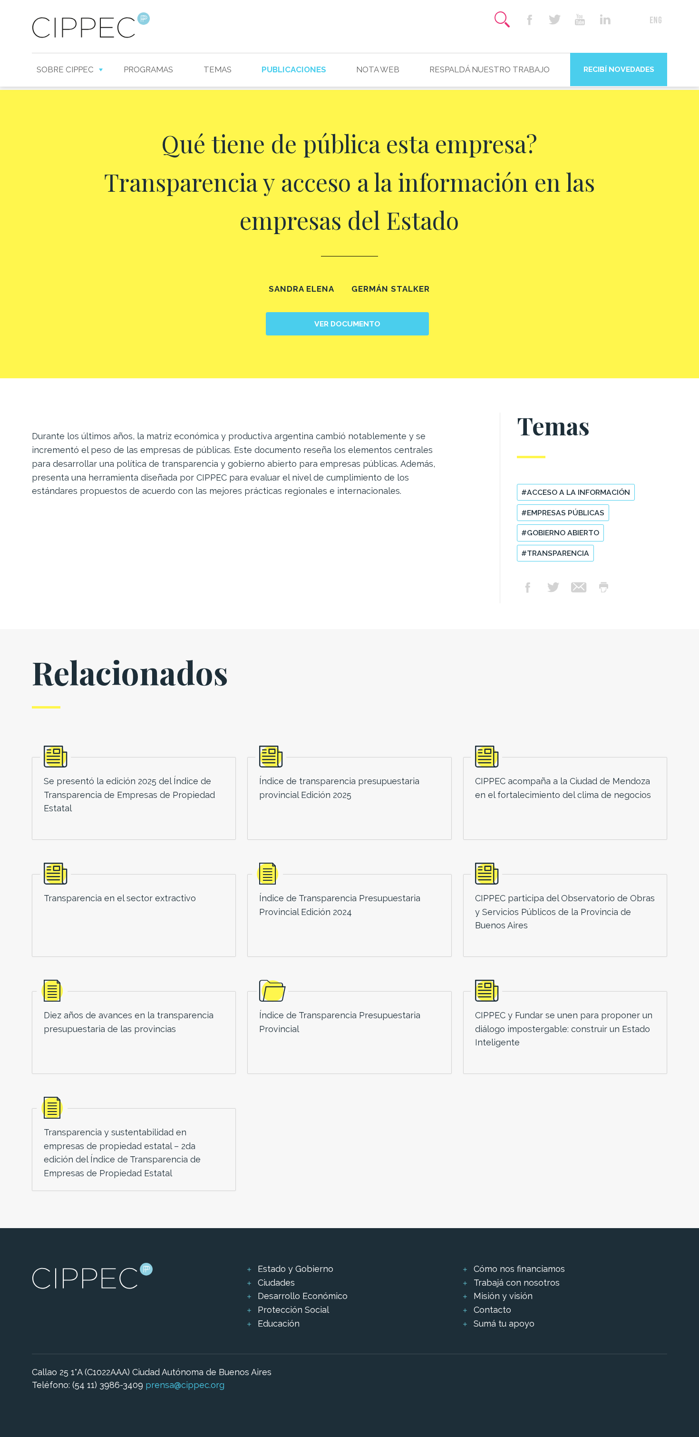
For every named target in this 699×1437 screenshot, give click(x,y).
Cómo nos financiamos (519, 1269)
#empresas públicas (562, 512)
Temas (218, 69)
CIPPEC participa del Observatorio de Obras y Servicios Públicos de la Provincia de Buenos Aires (565, 912)
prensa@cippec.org (185, 1385)
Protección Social (293, 1310)
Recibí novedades (618, 69)
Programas (148, 69)
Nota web (377, 69)
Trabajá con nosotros (517, 1283)
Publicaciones (294, 69)
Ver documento (347, 323)
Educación (279, 1324)
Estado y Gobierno (295, 1269)
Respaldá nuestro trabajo (489, 69)
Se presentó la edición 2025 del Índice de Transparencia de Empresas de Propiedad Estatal (129, 795)
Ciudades (276, 1283)
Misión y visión (503, 1296)
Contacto (492, 1310)
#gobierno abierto (560, 532)
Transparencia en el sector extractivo (120, 898)
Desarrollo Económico (303, 1296)
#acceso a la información (575, 492)
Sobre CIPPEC (65, 69)
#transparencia (555, 553)
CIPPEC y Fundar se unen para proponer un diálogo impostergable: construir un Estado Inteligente (563, 1029)
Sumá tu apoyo (504, 1324)
